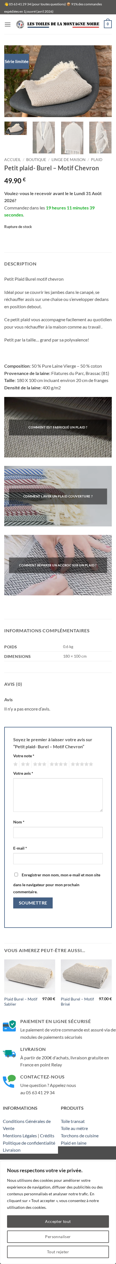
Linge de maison (69, 159)
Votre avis (23, 773)
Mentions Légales (20, 1135)
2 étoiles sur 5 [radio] (24, 764)
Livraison (12, 1150)
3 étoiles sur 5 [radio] (38, 764)
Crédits (47, 1135)
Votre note (23, 755)
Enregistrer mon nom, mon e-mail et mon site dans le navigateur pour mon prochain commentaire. (56, 883)
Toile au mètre (74, 1128)
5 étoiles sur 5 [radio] (81, 764)
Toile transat (73, 1121)
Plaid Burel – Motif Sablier (20, 1001)
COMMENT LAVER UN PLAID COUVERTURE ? (58, 496)
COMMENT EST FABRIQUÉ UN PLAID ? (57, 427)
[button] (7, 24)
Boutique (36, 159)
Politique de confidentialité (29, 1142)
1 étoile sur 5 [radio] (15, 764)
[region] (58, 1212)
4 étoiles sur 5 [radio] (58, 764)
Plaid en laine (73, 1142)
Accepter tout (58, 1221)
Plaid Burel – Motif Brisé (77, 1001)
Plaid (96, 159)
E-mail (20, 848)
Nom (18, 821)
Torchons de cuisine (80, 1135)
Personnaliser (58, 1236)
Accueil (12, 159)
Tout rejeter (58, 1251)
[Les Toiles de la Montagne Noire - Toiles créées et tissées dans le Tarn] (57, 24)
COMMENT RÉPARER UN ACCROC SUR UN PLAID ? (58, 565)
